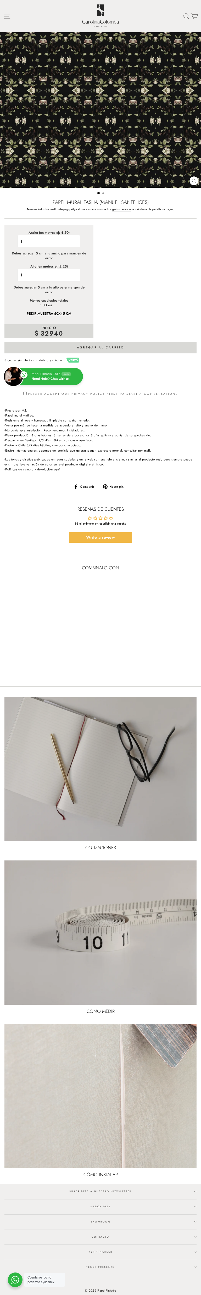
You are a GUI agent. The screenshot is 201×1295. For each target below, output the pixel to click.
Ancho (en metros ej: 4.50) (49, 232)
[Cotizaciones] (100, 769)
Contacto (100, 1236)
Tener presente (100, 1267)
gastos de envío (121, 209)
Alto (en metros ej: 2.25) (49, 266)
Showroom (100, 1221)
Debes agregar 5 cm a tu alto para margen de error (49, 289)
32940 (52, 333)
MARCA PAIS (101, 1206)
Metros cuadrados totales (49, 300)
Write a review (100, 537)
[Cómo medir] (100, 932)
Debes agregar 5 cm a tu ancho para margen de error (49, 255)
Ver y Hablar (100, 1251)
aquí (57, 469)
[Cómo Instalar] (100, 1096)
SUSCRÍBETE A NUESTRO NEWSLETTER (100, 1191)
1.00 (43, 305)
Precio (49, 328)
